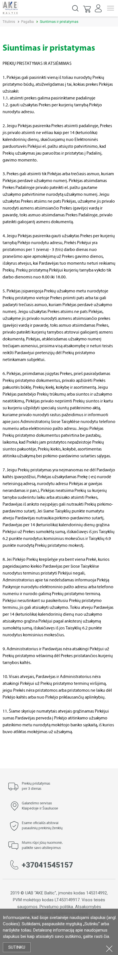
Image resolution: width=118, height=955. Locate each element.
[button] (87, 8)
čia (106, 936)
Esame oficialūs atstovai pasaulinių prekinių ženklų (42, 825)
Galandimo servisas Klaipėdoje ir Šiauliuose (40, 806)
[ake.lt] (10, 8)
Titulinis (9, 22)
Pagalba (27, 22)
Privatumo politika (56, 906)
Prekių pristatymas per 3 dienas (36, 786)
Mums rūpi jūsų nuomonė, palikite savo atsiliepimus (42, 845)
